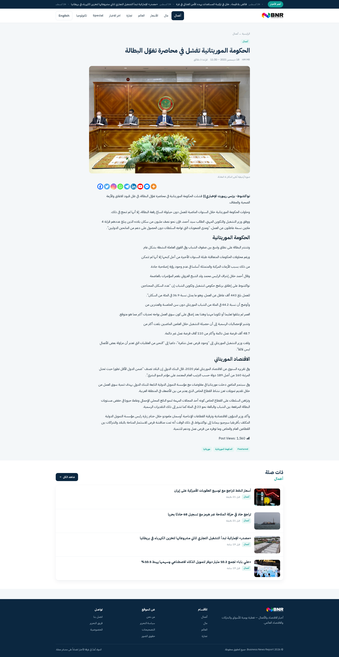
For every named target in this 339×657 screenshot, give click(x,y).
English (64, 15)
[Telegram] (127, 186)
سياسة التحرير (147, 623)
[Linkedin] (134, 186)
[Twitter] (107, 186)
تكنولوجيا (81, 15)
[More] (154, 186)
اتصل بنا (98, 617)
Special (98, 15)
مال (166, 15)
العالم (141, 15)
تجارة (129, 15)
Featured (243, 449)
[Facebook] (100, 186)
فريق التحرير (96, 623)
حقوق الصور (148, 636)
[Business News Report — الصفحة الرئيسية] (272, 15)
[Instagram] (114, 186)
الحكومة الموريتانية (223, 449)
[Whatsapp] (120, 186)
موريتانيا (206, 449)
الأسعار (154, 15)
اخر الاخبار (114, 15)
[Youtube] (140, 186)
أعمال (177, 15)
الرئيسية (246, 34)
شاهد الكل (69, 477)
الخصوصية (96, 630)
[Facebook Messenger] (147, 186)
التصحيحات (148, 630)
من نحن (150, 617)
